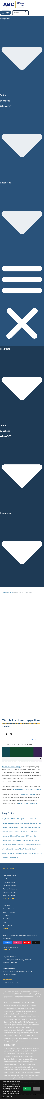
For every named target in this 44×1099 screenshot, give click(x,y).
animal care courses (31, 853)
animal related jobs (20, 836)
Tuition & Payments (9, 912)
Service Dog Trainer (9, 895)
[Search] (26, 12)
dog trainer (23, 840)
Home (4, 592)
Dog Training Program (9, 875)
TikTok (36, 942)
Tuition (3, 95)
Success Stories (7, 925)
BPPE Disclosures (22, 994)
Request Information (9, 909)
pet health (9, 845)
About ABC (6, 919)
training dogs (10, 823)
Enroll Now (6, 905)
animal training (16, 853)
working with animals (23, 845)
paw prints (19, 819)
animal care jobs (11, 840)
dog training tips (23, 823)
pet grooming (10, 827)
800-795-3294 (7, 980)
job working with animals (27, 803)
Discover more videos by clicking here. (26, 789)
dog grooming (16, 832)
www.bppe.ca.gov (30, 1011)
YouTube (27, 942)
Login (6, 12)
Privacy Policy (35, 994)
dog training (8, 819)
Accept (27, 1089)
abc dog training (23, 827)
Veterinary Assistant (9, 879)
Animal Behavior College (11, 767)
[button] (22, 301)
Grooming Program (9, 882)
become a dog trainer (22, 849)
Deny (36, 1089)
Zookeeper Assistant (9, 892)
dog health (27, 832)
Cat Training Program (9, 885)
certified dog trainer (27, 794)
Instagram (17, 942)
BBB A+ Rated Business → (10, 947)
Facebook (8, 942)
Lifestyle (10, 592)
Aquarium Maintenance (10, 889)
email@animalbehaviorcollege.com (13, 983)
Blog (4, 922)
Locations (5, 100)
